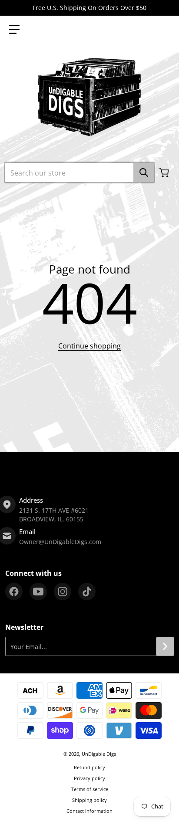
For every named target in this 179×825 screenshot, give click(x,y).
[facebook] (14, 591)
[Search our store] (143, 172)
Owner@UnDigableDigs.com (60, 542)
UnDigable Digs (99, 754)
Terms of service (89, 789)
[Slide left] (5, 468)
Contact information (89, 811)
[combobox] (79, 172)
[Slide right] (174, 468)
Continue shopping (89, 346)
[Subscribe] (165, 646)
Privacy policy (89, 778)
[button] (14, 29)
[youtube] (38, 591)
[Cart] (165, 172)
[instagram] (62, 591)
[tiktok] (87, 591)
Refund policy (89, 767)
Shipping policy (89, 800)
